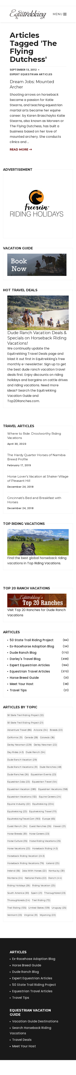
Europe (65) (48, 818)
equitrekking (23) (17, 811)
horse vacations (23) (18, 848)
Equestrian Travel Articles (39, 671)
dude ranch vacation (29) (22, 759)
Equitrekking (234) (43, 804)
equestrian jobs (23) (18, 781)
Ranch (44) (55, 878)
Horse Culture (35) (17, 841)
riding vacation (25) (43, 885)
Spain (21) (36, 893)
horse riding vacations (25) (45, 841)
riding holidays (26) (18, 885)
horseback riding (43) (45, 848)
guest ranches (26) (40, 826)
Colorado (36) (47, 737)
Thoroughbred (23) (54, 893)
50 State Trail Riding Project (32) (25, 715)
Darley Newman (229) (19, 744)
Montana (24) (15, 878)
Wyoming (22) (48, 915)
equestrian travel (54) (44, 781)
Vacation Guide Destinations (35, 1021)
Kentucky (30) (57, 870)
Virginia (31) (31, 915)
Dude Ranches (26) (18, 774)
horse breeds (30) (17, 833)
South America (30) (18, 893)
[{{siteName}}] (28, 14)
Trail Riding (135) (16, 907)
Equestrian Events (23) (43, 774)
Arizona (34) (41, 730)
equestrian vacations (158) (53, 789)
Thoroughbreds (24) (18, 900)
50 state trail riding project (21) (25, 722)
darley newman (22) (45, 744)
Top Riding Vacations (43, 563)
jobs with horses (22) (34, 870)
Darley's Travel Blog (39, 659)
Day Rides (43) (15, 752)
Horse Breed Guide (39, 678)
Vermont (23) (14, 915)
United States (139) (39, 907)
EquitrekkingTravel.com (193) (23, 818)
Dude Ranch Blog (39, 652)
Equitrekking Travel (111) (43, 811)
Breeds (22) (56, 730)
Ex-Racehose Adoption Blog (33, 959)
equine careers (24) (50, 796)
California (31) (15, 737)
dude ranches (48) (51, 767)
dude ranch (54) (35, 752)
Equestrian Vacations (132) (22, 796)
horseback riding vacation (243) (26, 856)
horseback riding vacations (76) (25, 863)
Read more (19, 149)
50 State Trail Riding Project (39, 640)
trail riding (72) (41, 900)
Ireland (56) (13, 870)
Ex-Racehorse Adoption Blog (39, 646)
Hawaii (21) (59, 826)
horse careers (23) (39, 833)
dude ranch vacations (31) (22, 767)
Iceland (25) (52, 863)
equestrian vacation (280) (21, 789)
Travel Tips (39, 690)
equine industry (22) (18, 804)
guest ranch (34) (17, 826)
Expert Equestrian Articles (39, 665)
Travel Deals (22, 1040)
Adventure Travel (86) (19, 730)
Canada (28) (31, 737)
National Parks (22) (36, 878)
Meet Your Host (39, 684)
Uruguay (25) (59, 907)
